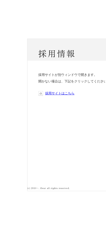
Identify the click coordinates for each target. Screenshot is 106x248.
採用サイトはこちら (59, 93)
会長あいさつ (68, 34)
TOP (38, 34)
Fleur (41, 20)
